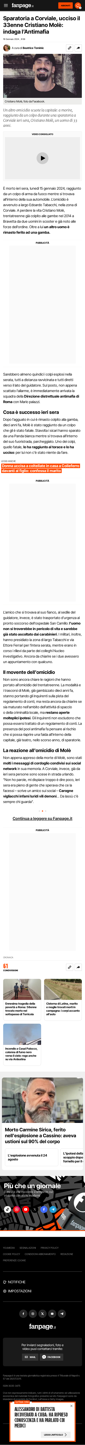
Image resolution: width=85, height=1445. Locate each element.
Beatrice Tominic (33, 48)
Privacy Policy (50, 1247)
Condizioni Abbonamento (40, 1254)
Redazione (66, 1254)
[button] (78, 47)
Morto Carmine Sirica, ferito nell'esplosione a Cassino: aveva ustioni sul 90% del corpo (40, 1135)
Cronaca (8, 957)
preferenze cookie (14, 1260)
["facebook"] (43, 1209)
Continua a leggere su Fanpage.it (42, 818)
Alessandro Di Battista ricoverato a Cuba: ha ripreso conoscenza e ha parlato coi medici (41, 1417)
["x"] (34, 1209)
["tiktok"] (7, 1209)
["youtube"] (25, 1209)
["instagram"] (16, 1209)
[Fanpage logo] (23, 5)
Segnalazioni (28, 1247)
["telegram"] (53, 1209)
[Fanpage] (42, 1327)
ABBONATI (65, 5)
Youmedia (9, 1247)
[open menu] (4, 5)
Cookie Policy (11, 1254)
